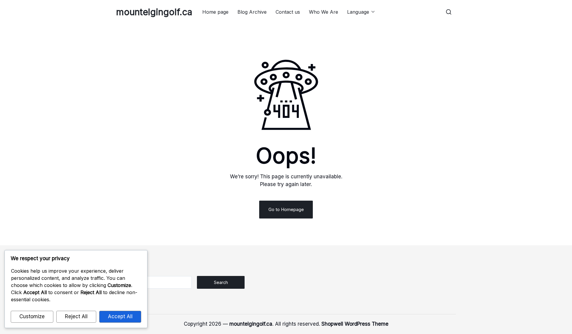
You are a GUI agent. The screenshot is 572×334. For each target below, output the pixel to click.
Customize (32, 316)
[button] (449, 12)
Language (358, 12)
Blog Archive (252, 12)
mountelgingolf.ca (154, 12)
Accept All (120, 316)
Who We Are (323, 12)
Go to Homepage (286, 209)
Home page (215, 12)
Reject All (76, 316)
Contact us (288, 12)
